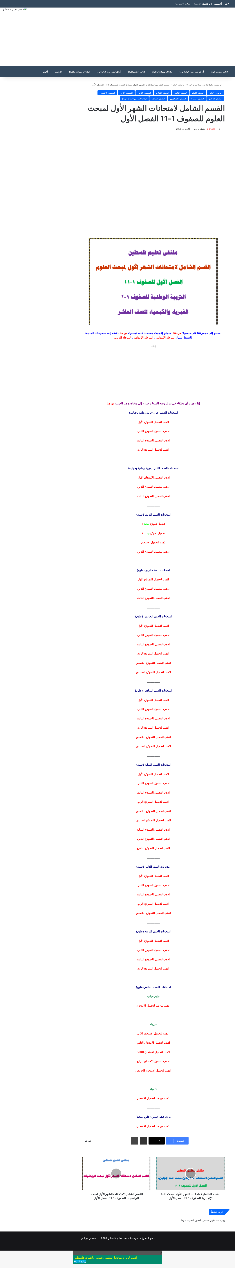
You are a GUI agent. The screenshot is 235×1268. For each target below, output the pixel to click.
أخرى (45, 72)
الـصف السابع (198, 98)
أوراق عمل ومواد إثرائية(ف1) (192, 72)
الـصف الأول (198, 92)
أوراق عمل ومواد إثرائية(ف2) (109, 72)
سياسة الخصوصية (182, 3)
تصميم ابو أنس (88, 1238)
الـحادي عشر (178, 84)
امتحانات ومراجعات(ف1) (162, 72)
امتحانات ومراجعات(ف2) (79, 72)
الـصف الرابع (215, 98)
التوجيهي (58, 72)
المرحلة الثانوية (122, 337)
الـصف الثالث (162, 92)
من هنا (177, 333)
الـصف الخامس (107, 92)
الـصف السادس (178, 98)
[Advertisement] (156, 37)
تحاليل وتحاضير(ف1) (219, 72)
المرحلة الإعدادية (143, 337)
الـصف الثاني (126, 92)
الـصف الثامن (144, 92)
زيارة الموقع (80, 1261)
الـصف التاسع (180, 92)
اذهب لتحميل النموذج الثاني (153, 588)
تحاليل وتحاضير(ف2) (136, 72)
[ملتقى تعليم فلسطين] (15, 9)
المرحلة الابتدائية (165, 337)
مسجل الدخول (201, 1220)
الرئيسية (197, 3)
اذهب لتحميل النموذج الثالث (153, 598)
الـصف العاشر (158, 98)
